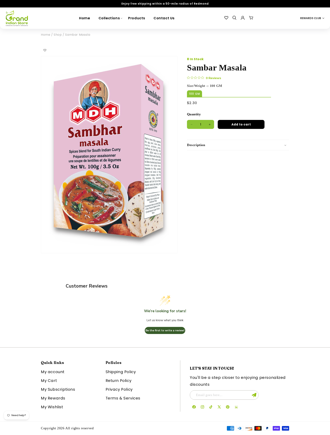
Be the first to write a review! (165, 330)
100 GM (194, 94)
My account (53, 371)
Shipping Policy (121, 371)
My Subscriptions (58, 389)
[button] (109, 18)
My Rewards (53, 398)
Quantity (194, 114)
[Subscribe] (254, 395)
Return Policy (119, 380)
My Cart (49, 380)
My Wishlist (52, 407)
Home (45, 34)
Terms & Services (123, 398)
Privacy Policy (119, 389)
